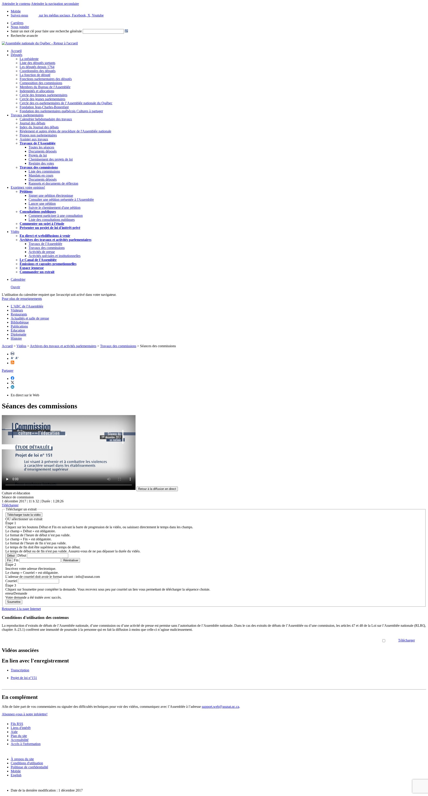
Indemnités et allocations (37, 91)
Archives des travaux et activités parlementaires (63, 346)
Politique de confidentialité (29, 767)
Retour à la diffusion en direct (157, 489)
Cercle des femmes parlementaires (43, 95)
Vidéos (21, 346)
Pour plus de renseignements (22, 299)
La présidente (29, 59)
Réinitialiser (70, 560)
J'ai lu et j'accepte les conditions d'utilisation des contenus (341, 640)
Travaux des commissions (39, 167)
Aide (14, 732)
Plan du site (19, 736)
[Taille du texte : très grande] (17, 358)
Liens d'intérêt (21, 728)
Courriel (11, 581)
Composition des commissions (41, 83)
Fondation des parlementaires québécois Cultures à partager (61, 111)
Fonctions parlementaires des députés (46, 79)
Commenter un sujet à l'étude (42, 224)
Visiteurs (17, 310)
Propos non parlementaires (38, 135)
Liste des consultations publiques (52, 219)
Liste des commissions (44, 171)
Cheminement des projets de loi (51, 159)
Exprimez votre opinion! (28, 187)
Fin (9, 560)
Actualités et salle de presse (30, 318)
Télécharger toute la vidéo (24, 514)
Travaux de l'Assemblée (38, 143)
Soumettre (14, 602)
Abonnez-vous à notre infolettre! (24, 714)
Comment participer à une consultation (56, 215)
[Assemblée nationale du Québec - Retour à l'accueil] (40, 43)
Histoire (16, 338)
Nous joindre (20, 27)
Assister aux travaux (34, 139)
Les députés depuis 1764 (37, 67)
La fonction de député (35, 75)
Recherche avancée (24, 36)
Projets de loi (38, 155)
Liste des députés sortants (37, 63)
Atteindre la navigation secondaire (55, 4)
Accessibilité (20, 740)
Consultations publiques (38, 211)
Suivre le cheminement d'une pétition (54, 207)
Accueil (16, 51)
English (16, 775)
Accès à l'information (26, 744)
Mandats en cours (41, 175)
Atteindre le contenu (16, 4)
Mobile (16, 771)
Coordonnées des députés (38, 71)
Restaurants (19, 314)
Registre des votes (41, 163)
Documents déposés (43, 151)
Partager (7, 370)
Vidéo (15, 232)
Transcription (20, 670)
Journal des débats (32, 123)
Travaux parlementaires (27, 115)
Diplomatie (18, 334)
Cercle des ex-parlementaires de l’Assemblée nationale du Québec (66, 103)
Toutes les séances (41, 147)
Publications (19, 326)
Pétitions (26, 191)
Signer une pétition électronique (51, 195)
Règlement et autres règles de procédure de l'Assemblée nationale (65, 131)
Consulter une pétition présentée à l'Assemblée (61, 199)
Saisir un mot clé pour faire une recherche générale (46, 31)
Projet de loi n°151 (24, 678)
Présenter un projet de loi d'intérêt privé (50, 228)
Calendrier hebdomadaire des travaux (46, 119)
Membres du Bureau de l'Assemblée (45, 87)
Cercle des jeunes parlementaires (42, 99)
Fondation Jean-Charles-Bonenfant (44, 107)
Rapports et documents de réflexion (53, 183)
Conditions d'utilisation (27, 763)
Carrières (17, 23)
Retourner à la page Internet (21, 609)
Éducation (18, 330)
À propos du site (22, 759)
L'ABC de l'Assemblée (27, 306)
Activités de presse (42, 252)
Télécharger (406, 640)
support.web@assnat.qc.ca (220, 706)
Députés (16, 55)
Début (11, 555)
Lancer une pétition (42, 203)
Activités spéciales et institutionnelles (54, 256)
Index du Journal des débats (39, 127)
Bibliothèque (20, 322)
